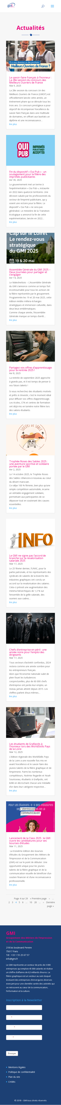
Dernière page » (50, 904)
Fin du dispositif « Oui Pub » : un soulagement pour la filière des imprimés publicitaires (27, 174)
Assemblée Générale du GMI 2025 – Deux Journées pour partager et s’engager (30, 272)
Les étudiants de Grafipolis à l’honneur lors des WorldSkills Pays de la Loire (29, 746)
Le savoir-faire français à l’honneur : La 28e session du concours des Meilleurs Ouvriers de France (30, 80)
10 (31, 902)
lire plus (13, 124)
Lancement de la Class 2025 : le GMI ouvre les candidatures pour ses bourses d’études (30, 840)
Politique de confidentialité (21, 1071)
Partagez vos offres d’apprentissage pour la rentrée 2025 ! (30, 369)
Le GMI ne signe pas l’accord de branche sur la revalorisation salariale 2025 (27, 558)
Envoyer (12, 1053)
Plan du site (14, 1076)
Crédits (11, 1081)
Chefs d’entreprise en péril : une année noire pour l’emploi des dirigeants (28, 652)
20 (35, 902)
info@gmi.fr (12, 958)
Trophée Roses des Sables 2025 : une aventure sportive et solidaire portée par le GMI (29, 464)
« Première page (38, 898)
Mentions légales (16, 1067)
